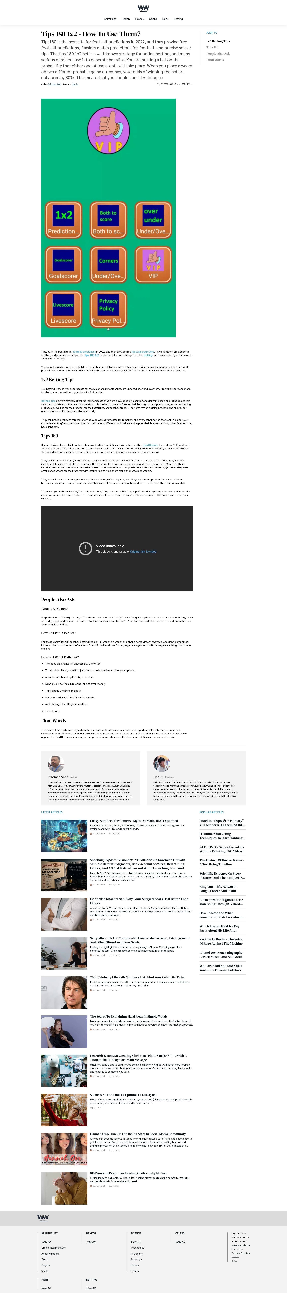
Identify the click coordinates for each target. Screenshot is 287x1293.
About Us (235, 1257)
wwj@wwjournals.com (241, 1245)
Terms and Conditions (241, 1253)
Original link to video (143, 551)
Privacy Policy (237, 1249)
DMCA (234, 1261)
